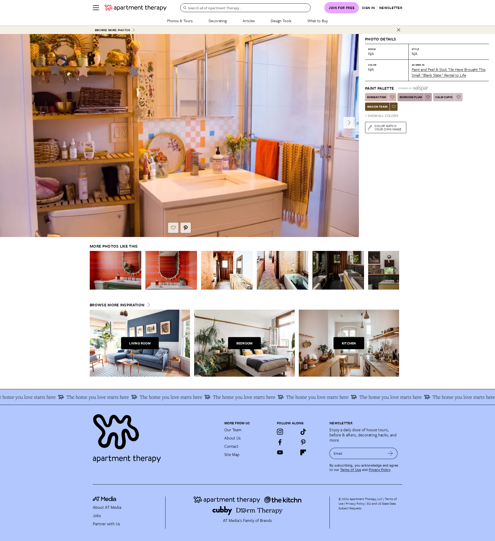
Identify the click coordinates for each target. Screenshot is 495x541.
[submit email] (390, 453)
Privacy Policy (379, 470)
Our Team (232, 430)
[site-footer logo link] (104, 499)
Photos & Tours (180, 20)
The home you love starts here (82, 397)
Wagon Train (377, 106)
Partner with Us (106, 524)
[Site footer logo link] (155, 436)
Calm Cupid (443, 97)
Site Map (232, 454)
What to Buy (317, 20)
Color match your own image (388, 127)
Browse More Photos (112, 30)
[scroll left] (94, 270)
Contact (231, 446)
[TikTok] (303, 432)
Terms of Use (350, 470)
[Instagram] (280, 432)
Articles (249, 20)
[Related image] (115, 270)
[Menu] (96, 8)
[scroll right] (395, 270)
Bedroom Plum (411, 97)
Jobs (97, 515)
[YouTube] (280, 452)
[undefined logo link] (136, 8)
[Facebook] (280, 442)
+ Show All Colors (381, 116)
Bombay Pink (376, 97)
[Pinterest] (303, 442)
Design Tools (281, 20)
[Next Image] (349, 122)
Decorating (218, 20)
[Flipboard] (303, 452)
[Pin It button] (185, 228)
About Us (232, 438)
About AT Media (107, 507)
